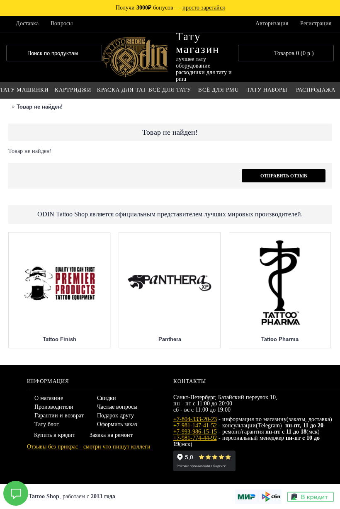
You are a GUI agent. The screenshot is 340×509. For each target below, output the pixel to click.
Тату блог (46, 424)
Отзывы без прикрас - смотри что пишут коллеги (89, 447)
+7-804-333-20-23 (195, 419)
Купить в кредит (54, 435)
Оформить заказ (117, 424)
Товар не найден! (40, 107)
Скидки (106, 398)
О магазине (48, 398)
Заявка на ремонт (111, 435)
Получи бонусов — (170, 8)
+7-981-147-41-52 (195, 425)
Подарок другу (115, 415)
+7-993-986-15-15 (195, 432)
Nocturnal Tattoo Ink (156, 242)
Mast (267, 242)
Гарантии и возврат (59, 415)
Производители (53, 407)
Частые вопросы (117, 407)
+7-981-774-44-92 (195, 438)
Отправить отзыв (283, 175)
